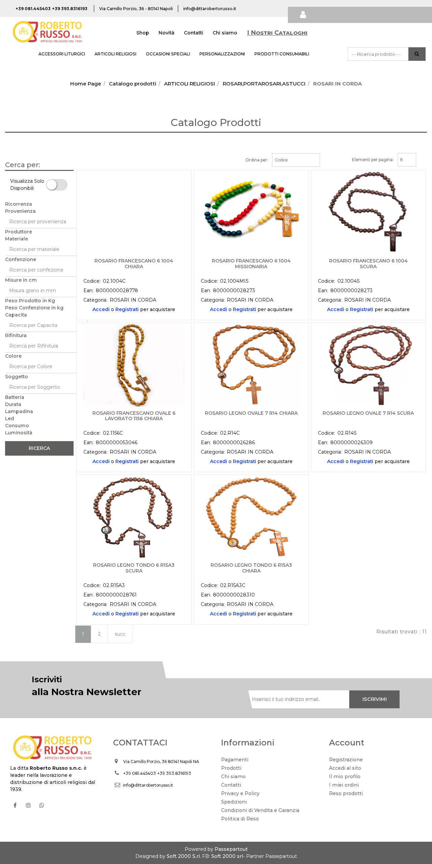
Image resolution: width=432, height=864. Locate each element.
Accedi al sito (345, 768)
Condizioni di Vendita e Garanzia (260, 810)
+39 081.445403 (139, 773)
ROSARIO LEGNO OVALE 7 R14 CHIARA (251, 413)
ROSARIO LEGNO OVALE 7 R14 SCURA (368, 413)
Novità (166, 33)
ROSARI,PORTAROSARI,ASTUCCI (264, 83)
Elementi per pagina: (373, 159)
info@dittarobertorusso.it (148, 785)
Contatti (193, 33)
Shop (142, 33)
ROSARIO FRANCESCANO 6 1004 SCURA (368, 264)
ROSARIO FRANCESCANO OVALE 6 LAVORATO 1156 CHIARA (134, 416)
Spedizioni (234, 802)
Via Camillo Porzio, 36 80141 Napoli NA (161, 761)
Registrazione (346, 760)
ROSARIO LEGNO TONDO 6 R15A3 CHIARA (251, 568)
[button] (417, 54)
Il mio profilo (344, 776)
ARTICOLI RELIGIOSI (115, 53)
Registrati (127, 309)
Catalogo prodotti (132, 83)
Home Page (85, 83)
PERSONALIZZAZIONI (222, 53)
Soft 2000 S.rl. (184, 856)
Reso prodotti (346, 793)
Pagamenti (234, 760)
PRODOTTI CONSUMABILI (281, 53)
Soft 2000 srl (227, 856)
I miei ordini (344, 785)
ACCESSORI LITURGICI (61, 53)
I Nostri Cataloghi (277, 32)
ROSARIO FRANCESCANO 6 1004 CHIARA (133, 264)
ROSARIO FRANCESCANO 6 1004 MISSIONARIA (251, 264)
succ (120, 634)
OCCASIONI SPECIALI (168, 53)
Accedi (101, 309)
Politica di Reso (240, 819)
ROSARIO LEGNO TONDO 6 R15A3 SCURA (133, 568)
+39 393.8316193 (174, 773)
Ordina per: (256, 159)
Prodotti (231, 768)
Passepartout (231, 849)
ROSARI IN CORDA (337, 83)
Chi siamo (225, 33)
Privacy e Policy (240, 793)
